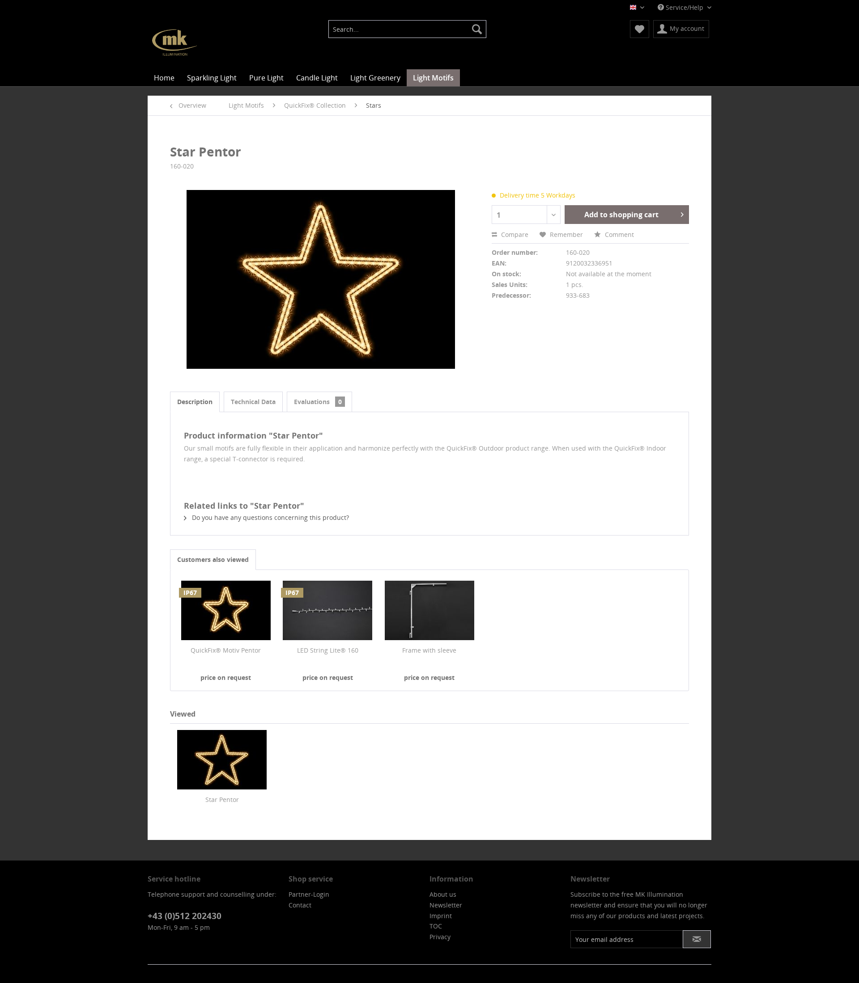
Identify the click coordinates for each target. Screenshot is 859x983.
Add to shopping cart (621, 214)
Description (195, 401)
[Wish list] (639, 29)
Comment (618, 234)
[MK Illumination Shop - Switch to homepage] (174, 42)
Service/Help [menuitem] (684, 7)
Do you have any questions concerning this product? (269, 517)
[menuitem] (407, 29)
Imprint (441, 915)
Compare (513, 234)
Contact (300, 905)
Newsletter (446, 905)
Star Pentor (222, 799)
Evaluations (318, 401)
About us (443, 894)
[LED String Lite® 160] (327, 610)
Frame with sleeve (429, 650)
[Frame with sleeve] (429, 610)
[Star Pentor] (222, 759)
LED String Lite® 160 (327, 650)
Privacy (440, 936)
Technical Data (253, 401)
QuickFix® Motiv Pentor (226, 650)
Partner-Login (309, 894)
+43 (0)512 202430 (184, 916)
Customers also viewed (213, 559)
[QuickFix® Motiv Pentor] (225, 610)
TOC (436, 926)
